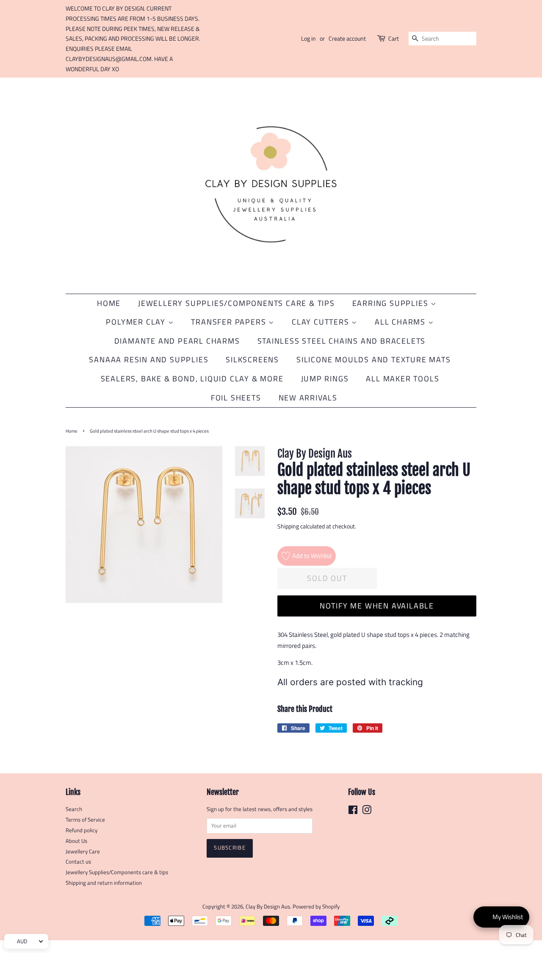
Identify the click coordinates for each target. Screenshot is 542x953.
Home (109, 303)
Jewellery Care (83, 851)
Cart (393, 38)
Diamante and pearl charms (177, 341)
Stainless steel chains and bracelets (341, 341)
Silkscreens (252, 359)
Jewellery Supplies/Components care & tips (117, 872)
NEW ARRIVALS (308, 397)
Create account (347, 38)
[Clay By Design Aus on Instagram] (366, 812)
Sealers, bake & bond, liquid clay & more (192, 378)
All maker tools (402, 378)
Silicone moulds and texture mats (373, 359)
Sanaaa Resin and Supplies (148, 359)
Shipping (288, 526)
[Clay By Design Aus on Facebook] (353, 812)
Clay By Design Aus (268, 907)
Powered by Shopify (316, 907)
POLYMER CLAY (137, 322)
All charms (401, 322)
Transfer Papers (229, 322)
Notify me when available (377, 605)
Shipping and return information (104, 883)
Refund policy (81, 830)
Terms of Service (85, 820)
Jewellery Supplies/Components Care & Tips (236, 303)
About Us (76, 841)
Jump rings (325, 378)
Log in (308, 38)
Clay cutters (321, 322)
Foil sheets (236, 397)
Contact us (78, 862)
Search (74, 809)
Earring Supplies (391, 303)
